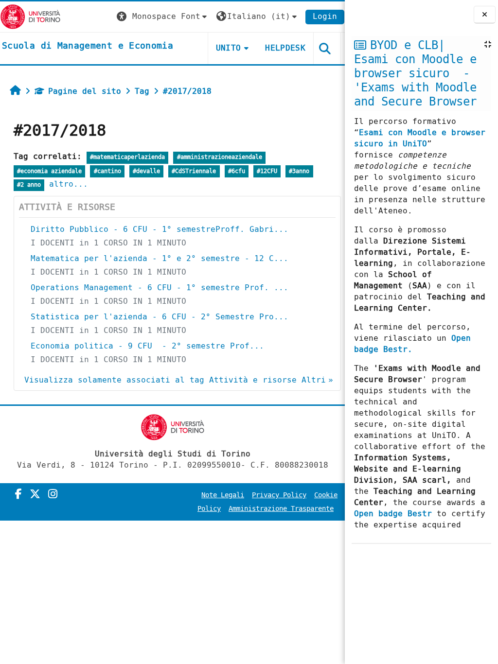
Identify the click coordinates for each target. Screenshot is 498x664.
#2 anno (29, 185)
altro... (68, 184)
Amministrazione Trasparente (281, 509)
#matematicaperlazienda (127, 157)
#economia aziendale (49, 171)
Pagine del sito (84, 91)
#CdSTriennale (194, 171)
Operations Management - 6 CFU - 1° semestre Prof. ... (159, 287)
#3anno (299, 171)
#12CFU (267, 171)
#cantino (107, 171)
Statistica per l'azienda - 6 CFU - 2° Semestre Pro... (159, 316)
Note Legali (222, 495)
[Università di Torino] (30, 16)
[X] (35, 494)
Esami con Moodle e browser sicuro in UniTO (419, 138)
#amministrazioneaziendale (219, 157)
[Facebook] (18, 494)
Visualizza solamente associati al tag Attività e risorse (160, 379)
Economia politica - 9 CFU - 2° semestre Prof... (147, 345)
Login (325, 16)
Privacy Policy (279, 495)
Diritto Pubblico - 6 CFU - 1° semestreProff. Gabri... (159, 229)
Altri (314, 379)
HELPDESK (285, 47)
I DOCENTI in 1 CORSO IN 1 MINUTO (108, 242)
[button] (163, 16)
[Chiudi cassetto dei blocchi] (485, 14)
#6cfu (236, 171)
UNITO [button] (228, 47)
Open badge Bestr (393, 513)
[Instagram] (52, 494)
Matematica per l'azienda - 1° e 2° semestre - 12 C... (159, 258)
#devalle (146, 171)
